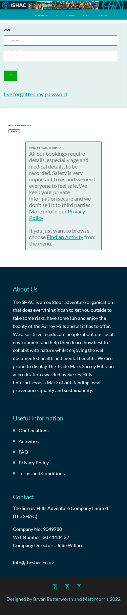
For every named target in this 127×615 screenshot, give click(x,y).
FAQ (57, 15)
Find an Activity (41, 15)
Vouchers (71, 15)
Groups (87, 15)
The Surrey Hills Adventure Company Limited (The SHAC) (60, 512)
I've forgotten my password (35, 94)
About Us (103, 15)
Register (14, 131)
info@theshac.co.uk (33, 562)
